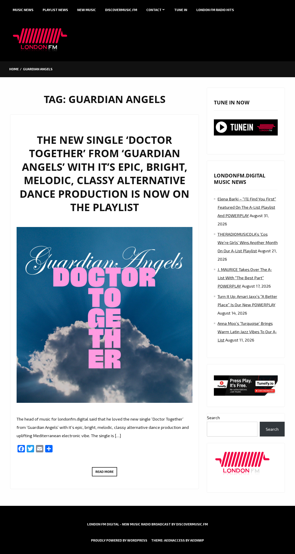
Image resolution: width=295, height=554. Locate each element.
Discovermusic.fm (121, 10)
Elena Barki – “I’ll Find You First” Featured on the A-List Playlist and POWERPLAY (247, 207)
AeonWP (197, 540)
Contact (154, 10)
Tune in (180, 10)
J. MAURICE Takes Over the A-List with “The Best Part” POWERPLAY (245, 278)
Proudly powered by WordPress (119, 540)
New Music (86, 10)
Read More (106, 472)
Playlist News (55, 10)
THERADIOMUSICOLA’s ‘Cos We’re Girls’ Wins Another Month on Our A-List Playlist (248, 242)
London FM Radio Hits (215, 10)
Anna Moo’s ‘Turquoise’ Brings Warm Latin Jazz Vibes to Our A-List (247, 331)
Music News (23, 10)
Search (213, 417)
